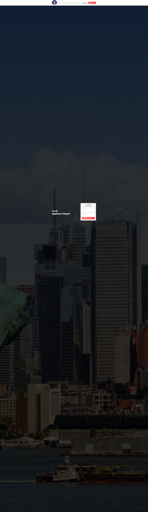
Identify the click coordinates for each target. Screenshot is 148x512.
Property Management (71, 2)
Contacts (76, 2)
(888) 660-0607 (85, 3)
